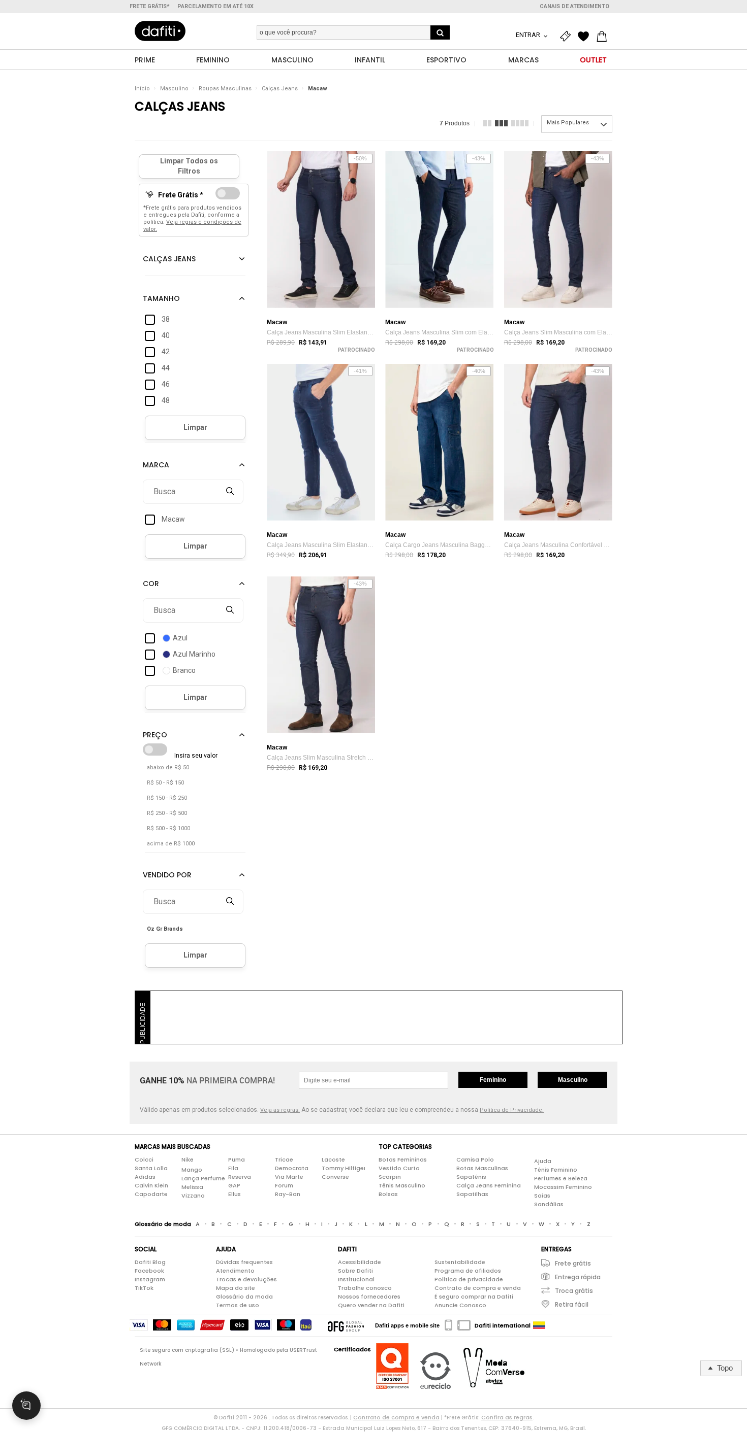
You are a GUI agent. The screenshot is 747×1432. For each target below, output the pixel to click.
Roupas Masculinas (225, 88)
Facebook (149, 1270)
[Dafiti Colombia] (539, 1325)
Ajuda (542, 1161)
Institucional (356, 1279)
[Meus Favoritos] (586, 36)
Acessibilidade (359, 1262)
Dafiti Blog (150, 1262)
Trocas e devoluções (246, 1279)
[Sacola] (604, 36)
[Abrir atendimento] (26, 1405)
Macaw (317, 88)
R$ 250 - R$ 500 (167, 813)
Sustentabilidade (459, 1262)
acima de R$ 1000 (171, 843)
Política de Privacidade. (512, 1110)
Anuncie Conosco (460, 1305)
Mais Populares (568, 122)
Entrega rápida (578, 1277)
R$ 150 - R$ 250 (167, 798)
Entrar (529, 35)
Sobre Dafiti (355, 1270)
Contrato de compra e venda (477, 1287)
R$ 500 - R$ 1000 (168, 828)
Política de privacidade (468, 1279)
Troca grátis (574, 1290)
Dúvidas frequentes (244, 1262)
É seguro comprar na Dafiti (473, 1296)
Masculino (174, 88)
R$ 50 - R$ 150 (165, 782)
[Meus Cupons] (567, 36)
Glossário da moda (244, 1296)
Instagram (150, 1279)
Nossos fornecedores (369, 1296)
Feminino (493, 1079)
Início (142, 88)
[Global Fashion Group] (346, 1325)
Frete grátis (573, 1263)
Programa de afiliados (467, 1270)
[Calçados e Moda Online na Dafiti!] (160, 31)
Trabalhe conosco (365, 1287)
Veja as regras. (280, 1110)
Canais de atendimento (574, 6)
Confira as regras (507, 1417)
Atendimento (235, 1270)
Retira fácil (571, 1304)
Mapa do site (235, 1287)
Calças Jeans (280, 88)
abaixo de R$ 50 (168, 767)
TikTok (144, 1287)
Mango (191, 1169)
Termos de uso (237, 1305)
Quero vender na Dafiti (371, 1305)
